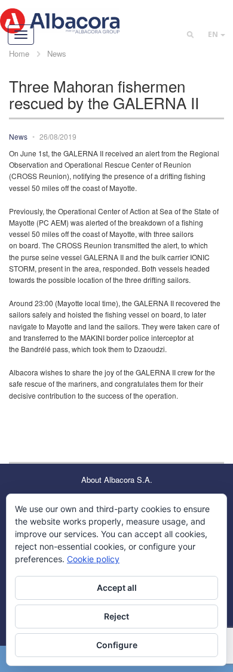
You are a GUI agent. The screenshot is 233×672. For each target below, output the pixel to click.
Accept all (117, 587)
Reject (116, 616)
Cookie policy (93, 559)
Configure (116, 645)
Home (19, 53)
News (56, 53)
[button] (216, 34)
